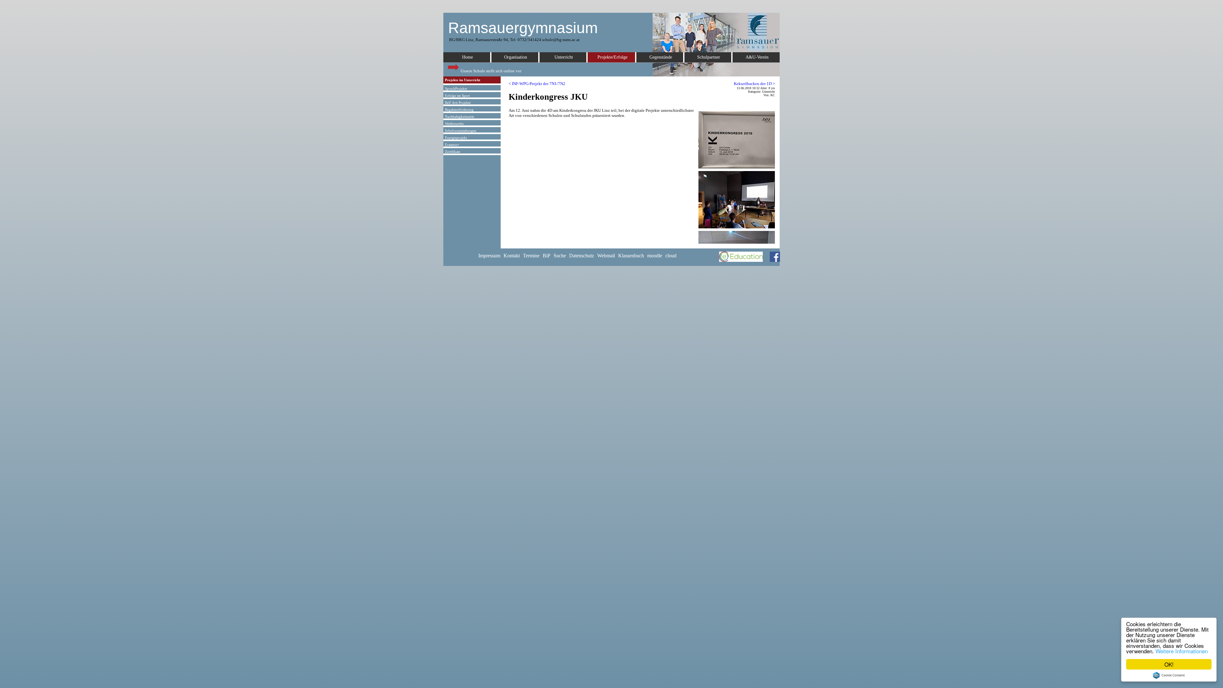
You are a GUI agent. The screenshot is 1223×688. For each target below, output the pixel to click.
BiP (546, 255)
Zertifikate (452, 152)
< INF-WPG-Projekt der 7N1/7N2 (537, 83)
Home (467, 57)
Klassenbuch (631, 255)
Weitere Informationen (1181, 651)
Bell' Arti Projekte (458, 102)
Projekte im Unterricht (462, 80)
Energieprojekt (456, 138)
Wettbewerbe (454, 123)
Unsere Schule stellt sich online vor (490, 70)
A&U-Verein (757, 57)
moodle (654, 255)
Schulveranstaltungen (460, 131)
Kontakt (512, 255)
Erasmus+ (452, 145)
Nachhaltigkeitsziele (459, 116)
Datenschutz (581, 255)
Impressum (489, 255)
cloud (670, 255)
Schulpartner (708, 57)
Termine (531, 255)
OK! (1169, 664)
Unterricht (563, 57)
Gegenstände (660, 57)
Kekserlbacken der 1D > (754, 83)
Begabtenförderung (459, 109)
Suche (560, 255)
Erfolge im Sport (457, 95)
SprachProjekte (456, 88)
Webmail (606, 255)
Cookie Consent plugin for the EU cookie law (1169, 675)
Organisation (515, 57)
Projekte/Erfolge (612, 57)
